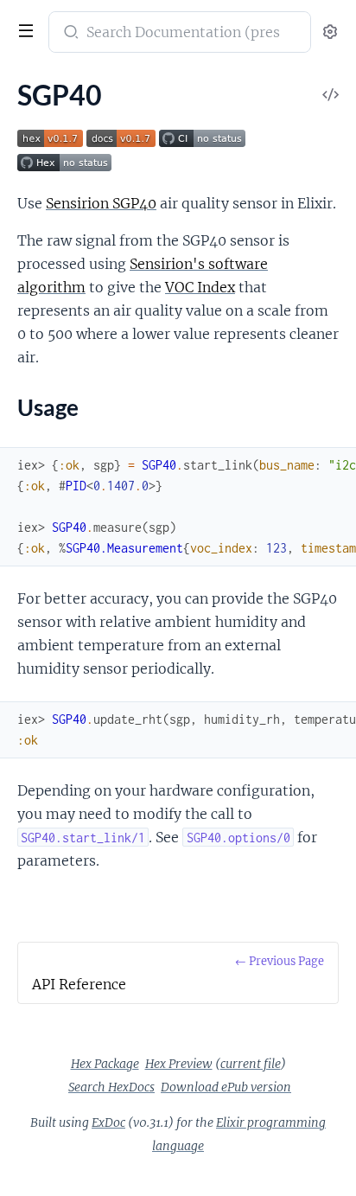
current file (250, 1063)
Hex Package (105, 1063)
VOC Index (200, 287)
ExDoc (108, 1122)
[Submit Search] (69, 34)
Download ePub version (226, 1087)
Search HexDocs (111, 1087)
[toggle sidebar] (24, 33)
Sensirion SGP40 (101, 203)
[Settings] (330, 32)
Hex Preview (179, 1063)
